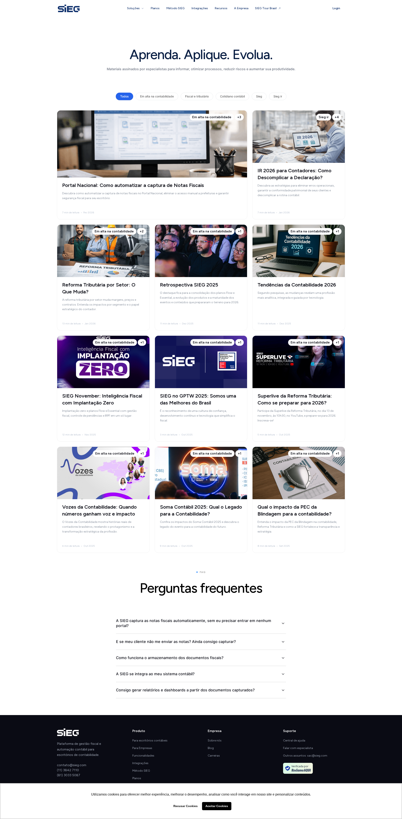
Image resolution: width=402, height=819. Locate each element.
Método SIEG (175, 8)
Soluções (133, 8)
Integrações (199, 8)
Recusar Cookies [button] (185, 806)
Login (336, 8)
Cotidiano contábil (232, 96)
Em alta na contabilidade (157, 96)
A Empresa (241, 8)
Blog (211, 748)
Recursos (221, 8)
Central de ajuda (294, 740)
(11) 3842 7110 (68, 770)
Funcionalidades (143, 755)
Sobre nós (215, 740)
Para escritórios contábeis (150, 740)
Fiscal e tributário (197, 96)
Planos (155, 8)
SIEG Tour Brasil (266, 8)
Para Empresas (142, 748)
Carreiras (214, 755)
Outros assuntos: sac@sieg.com (305, 755)
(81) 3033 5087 (68, 775)
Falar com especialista (298, 748)
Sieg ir (277, 96)
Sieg (259, 96)
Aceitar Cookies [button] (216, 806)
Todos (124, 96)
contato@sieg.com (71, 765)
